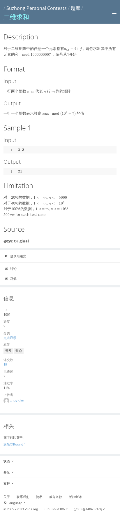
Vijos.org (31, 509)
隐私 (39, 497)
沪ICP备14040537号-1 (90, 509)
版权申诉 (75, 497)
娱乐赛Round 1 (14, 444)
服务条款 (55, 497)
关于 (6, 497)
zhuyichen (18, 400)
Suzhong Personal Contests (36, 8)
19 (5, 364)
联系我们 (23, 497)
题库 (75, 8)
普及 (8, 351)
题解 (13, 278)
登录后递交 (17, 256)
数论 (18, 351)
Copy (110, 149)
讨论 (13, 268)
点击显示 (9, 338)
